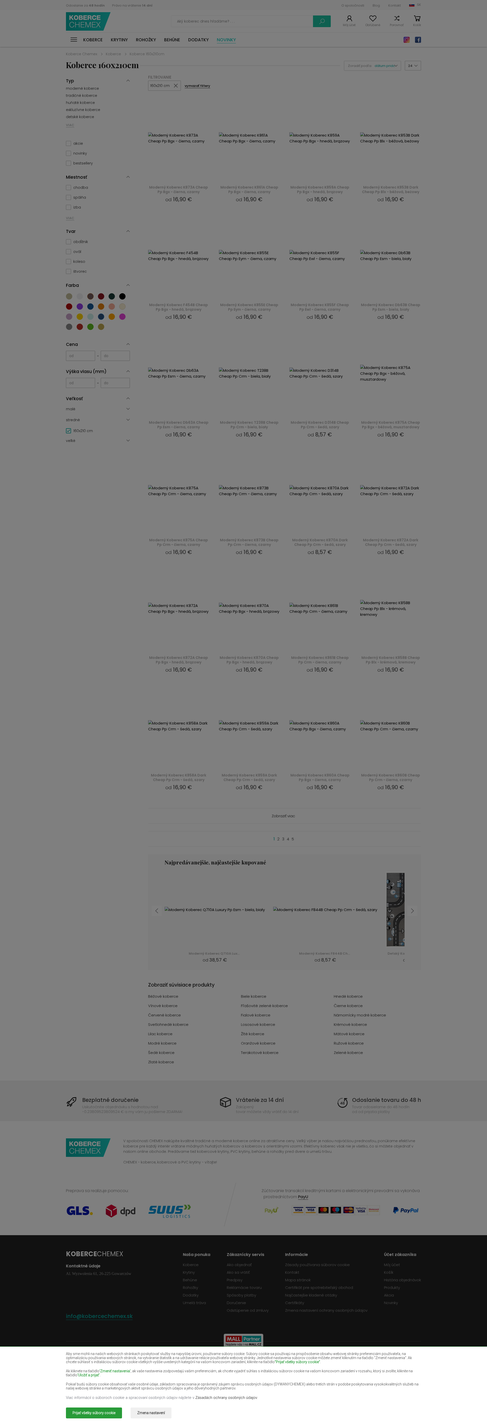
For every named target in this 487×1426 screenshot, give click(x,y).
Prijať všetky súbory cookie (94, 1413)
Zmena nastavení (151, 1413)
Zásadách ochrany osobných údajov (226, 1397)
